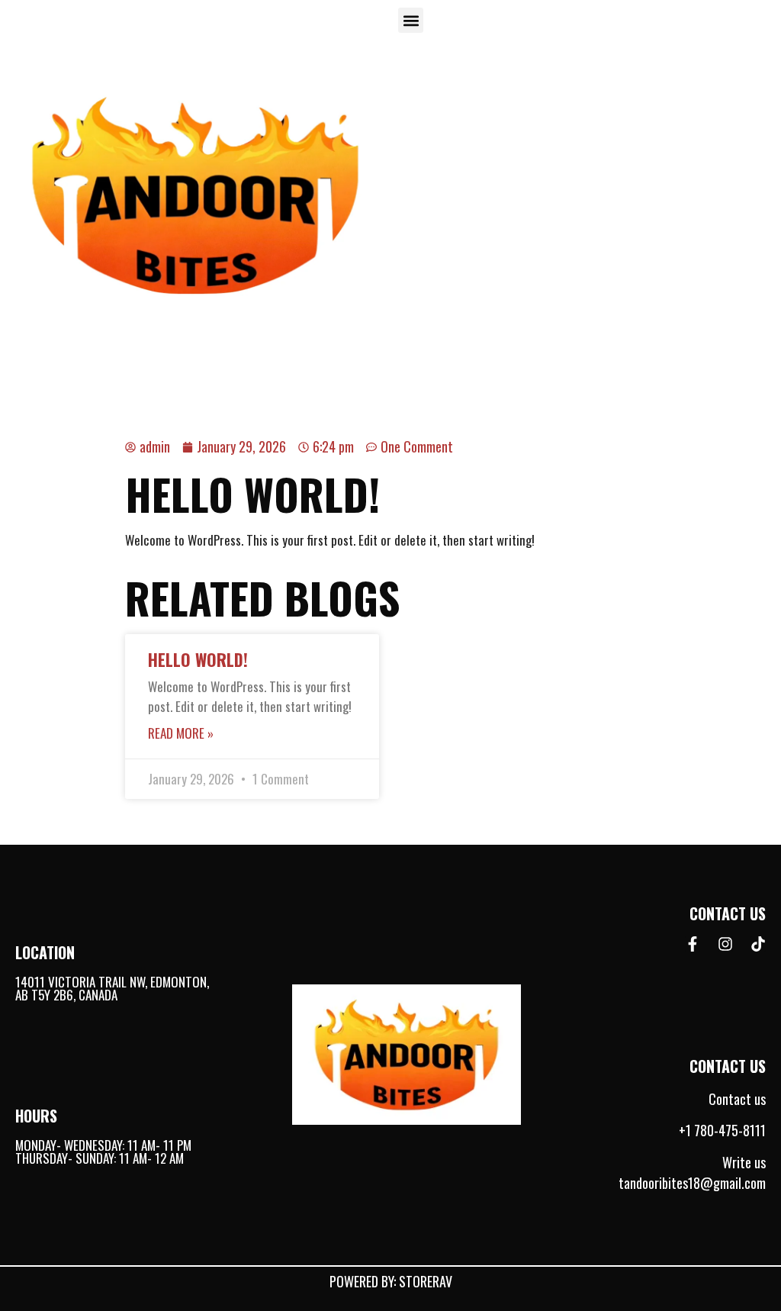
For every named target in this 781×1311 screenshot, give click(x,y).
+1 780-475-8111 (722, 1130)
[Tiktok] (758, 944)
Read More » (181, 732)
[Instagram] (725, 944)
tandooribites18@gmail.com (692, 1183)
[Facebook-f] (692, 944)
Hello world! (198, 659)
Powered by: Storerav (390, 1281)
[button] (410, 20)
